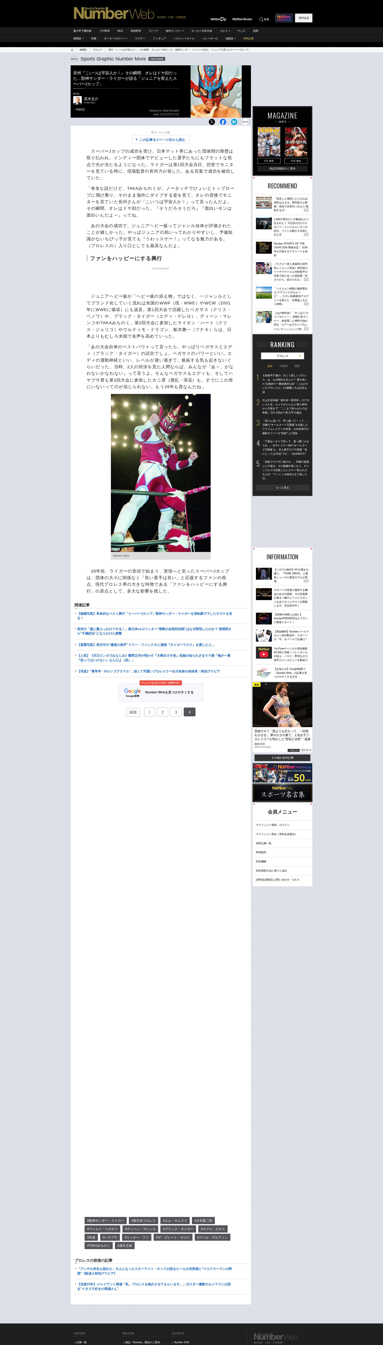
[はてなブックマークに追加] (234, 123)
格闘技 (77, 38)
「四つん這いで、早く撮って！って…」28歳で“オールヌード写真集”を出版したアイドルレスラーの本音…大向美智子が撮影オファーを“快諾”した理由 (285, 427)
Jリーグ (153, 30)
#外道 (91, 1237)
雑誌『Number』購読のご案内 (142, 1342)
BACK (133, 712)
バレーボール (210, 38)
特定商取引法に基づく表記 (271, 870)
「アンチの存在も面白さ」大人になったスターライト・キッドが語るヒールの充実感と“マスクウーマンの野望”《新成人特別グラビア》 (154, 1271)
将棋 (93, 38)
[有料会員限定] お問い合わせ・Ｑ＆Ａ (278, 879)
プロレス (97, 49)
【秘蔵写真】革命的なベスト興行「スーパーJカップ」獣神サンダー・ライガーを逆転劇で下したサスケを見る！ (154, 616)
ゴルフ (224, 30)
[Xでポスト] (212, 123)
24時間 (283, 366)
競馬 (255, 30)
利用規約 (261, 852)
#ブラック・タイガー (178, 1229)
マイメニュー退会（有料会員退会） (276, 834)
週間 (297, 366)
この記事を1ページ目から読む (162, 139)
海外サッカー (173, 30)
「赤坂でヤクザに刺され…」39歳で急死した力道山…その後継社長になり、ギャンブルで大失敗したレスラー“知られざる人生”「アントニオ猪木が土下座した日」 (285, 470)
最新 (269, 366)
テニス (241, 30)
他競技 (229, 38)
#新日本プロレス (143, 1220)
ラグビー (140, 38)
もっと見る (282, 487)
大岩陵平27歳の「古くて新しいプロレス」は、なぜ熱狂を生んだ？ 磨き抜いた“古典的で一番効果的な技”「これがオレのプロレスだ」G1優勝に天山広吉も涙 (285, 384)
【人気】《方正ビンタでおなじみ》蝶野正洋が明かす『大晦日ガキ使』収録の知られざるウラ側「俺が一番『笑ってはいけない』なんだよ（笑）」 (153, 658)
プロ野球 (104, 30)
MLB (120, 30)
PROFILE (80, 109)
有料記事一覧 (263, 843)
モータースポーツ (114, 38)
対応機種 (261, 861)
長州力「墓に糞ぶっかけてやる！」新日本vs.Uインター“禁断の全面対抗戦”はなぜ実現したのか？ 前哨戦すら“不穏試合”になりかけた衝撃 (154, 631)
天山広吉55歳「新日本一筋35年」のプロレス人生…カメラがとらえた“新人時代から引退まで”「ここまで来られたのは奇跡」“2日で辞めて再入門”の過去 (285, 406)
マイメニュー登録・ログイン (273, 824)
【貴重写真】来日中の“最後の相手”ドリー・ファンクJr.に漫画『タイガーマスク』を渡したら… (146, 644)
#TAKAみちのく (98, 1245)
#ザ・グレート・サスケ (173, 1237)
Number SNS (181, 1342)
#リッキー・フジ (137, 1237)
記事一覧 (81, 1342)
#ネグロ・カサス (213, 1229)
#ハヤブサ (110, 1237)
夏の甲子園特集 (82, 30)
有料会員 (304, 17)
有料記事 (248, 38)
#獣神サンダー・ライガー (105, 1220)
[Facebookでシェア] (223, 123)
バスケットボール (184, 38)
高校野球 (136, 30)
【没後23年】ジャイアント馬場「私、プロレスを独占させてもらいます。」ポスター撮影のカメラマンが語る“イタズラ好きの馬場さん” (154, 1286)
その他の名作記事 (282, 757)
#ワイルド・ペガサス (102, 1229)
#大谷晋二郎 (203, 1220)
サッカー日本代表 (201, 30)
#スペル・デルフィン (212, 1237)
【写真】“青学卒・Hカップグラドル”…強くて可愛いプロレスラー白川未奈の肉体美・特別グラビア (148, 671)
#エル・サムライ (175, 1220)
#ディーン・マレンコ (140, 1229)
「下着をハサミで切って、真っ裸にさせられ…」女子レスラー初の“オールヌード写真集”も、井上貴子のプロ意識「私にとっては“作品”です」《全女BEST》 (285, 447)
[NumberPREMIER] (284, 18)
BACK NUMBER (157, 58)
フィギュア (159, 38)
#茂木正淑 (124, 1245)
